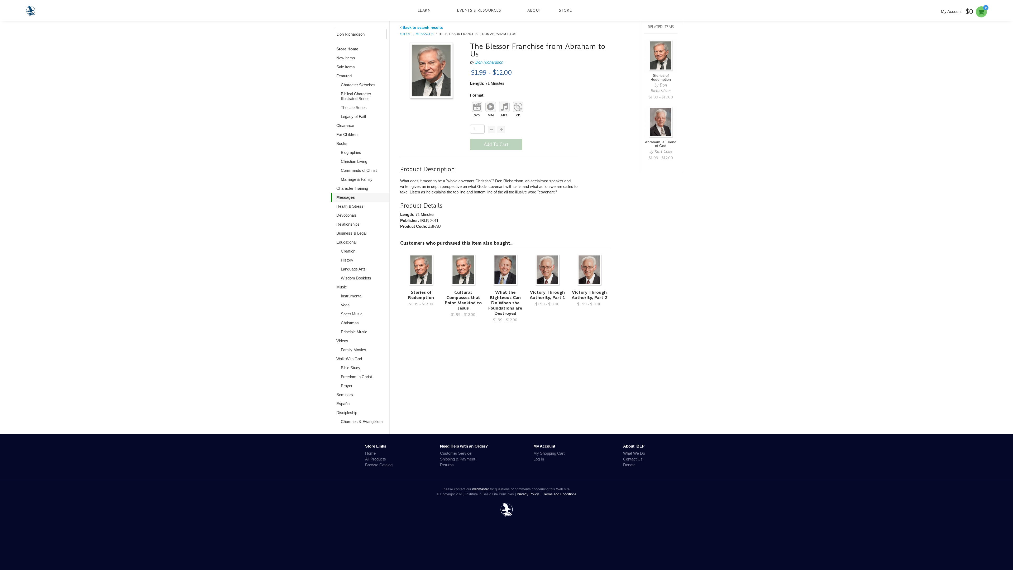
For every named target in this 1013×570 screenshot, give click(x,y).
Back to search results (423, 27)
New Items (345, 58)
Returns (447, 465)
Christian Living (354, 161)
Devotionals (346, 215)
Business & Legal (351, 233)
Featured (344, 76)
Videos (342, 341)
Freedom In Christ (356, 376)
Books (341, 143)
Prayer (346, 385)
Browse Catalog (379, 465)
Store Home (347, 49)
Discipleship (346, 412)
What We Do (634, 453)
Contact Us (633, 459)
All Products (375, 459)
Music (341, 287)
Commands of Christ (359, 170)
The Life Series (354, 107)
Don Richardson (489, 62)
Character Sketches (358, 85)
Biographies (351, 152)
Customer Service (455, 453)
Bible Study (350, 367)
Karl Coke (663, 151)
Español (343, 403)
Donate (629, 465)
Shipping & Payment (457, 459)
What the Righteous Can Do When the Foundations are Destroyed (505, 302)
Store (565, 10)
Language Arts (353, 269)
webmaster (480, 489)
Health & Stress (350, 206)
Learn (424, 10)
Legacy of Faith (354, 116)
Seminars (344, 394)
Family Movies (353, 350)
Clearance (345, 125)
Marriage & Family (356, 179)
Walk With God (349, 359)
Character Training (352, 188)
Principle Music (354, 332)
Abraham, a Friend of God (660, 144)
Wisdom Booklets (356, 278)
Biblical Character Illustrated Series (356, 96)
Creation (348, 251)
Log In (538, 459)
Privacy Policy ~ (530, 494)
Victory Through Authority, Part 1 (547, 295)
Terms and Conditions (559, 494)
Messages (345, 197)
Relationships (348, 224)
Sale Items (345, 67)
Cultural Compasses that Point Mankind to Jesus (463, 300)
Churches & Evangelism (362, 421)
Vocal (345, 305)
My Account (951, 11)
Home (370, 453)
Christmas (350, 323)
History (347, 260)
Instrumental (351, 296)
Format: (477, 95)
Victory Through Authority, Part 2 (589, 295)
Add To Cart (496, 144)
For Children (346, 134)
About (534, 10)
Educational (346, 242)
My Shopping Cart (549, 453)
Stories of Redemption (421, 295)
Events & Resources (479, 10)
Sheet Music (351, 314)
